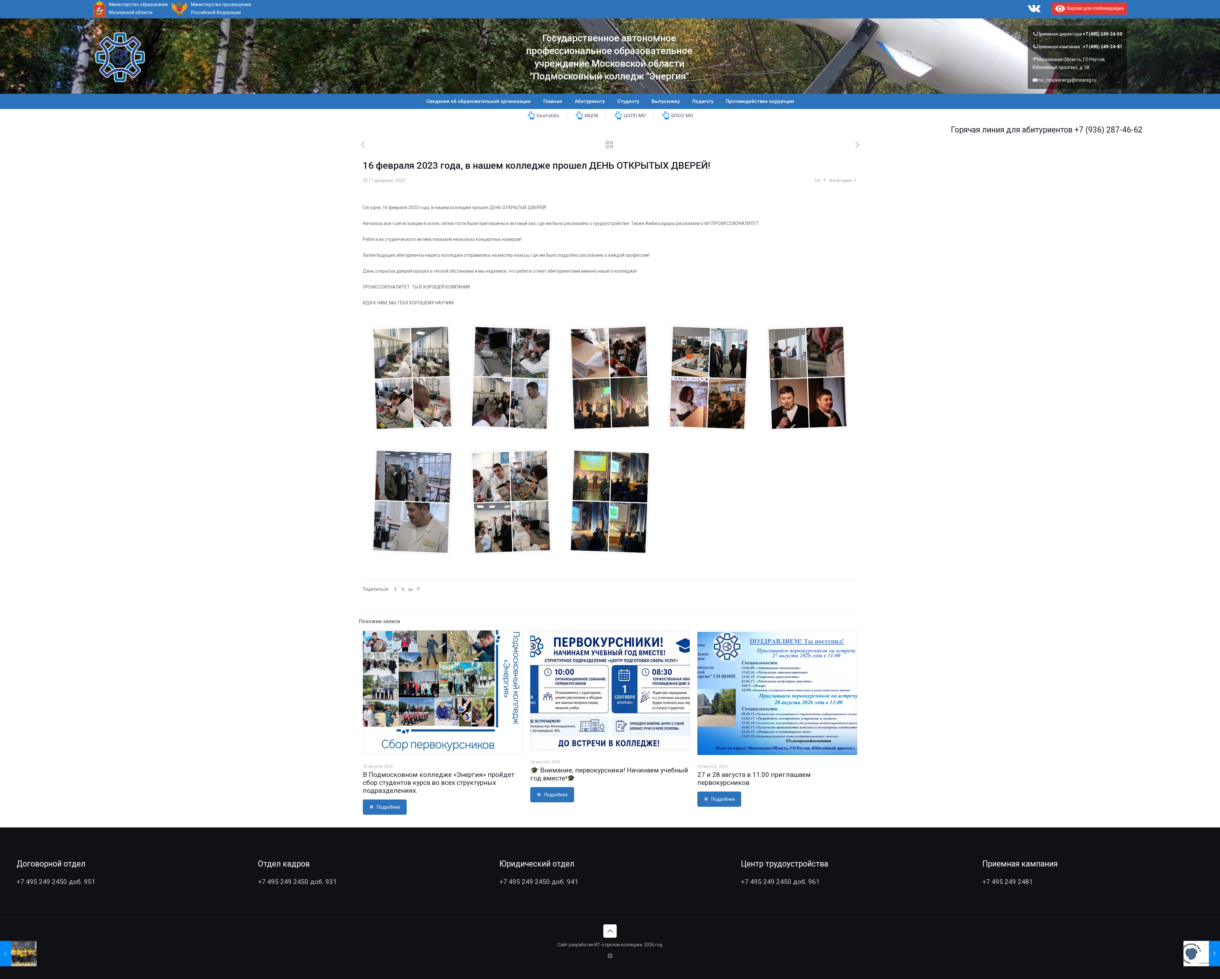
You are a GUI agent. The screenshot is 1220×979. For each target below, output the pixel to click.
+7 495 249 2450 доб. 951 (56, 882)
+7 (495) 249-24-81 (1102, 46)
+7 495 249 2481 (1007, 882)
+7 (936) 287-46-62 (1037, 129)
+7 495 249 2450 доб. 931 (297, 882)
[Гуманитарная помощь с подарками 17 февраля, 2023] (18, 953)
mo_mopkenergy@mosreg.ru (1066, 80)
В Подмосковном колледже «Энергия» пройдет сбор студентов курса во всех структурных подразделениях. (438, 782)
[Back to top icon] (610, 931)
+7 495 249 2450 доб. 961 (780, 882)
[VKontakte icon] (610, 956)
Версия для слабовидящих (1094, 8)
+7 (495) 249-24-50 (1102, 34)
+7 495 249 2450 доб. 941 (538, 882)
